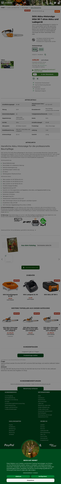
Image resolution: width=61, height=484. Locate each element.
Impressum (35, 472)
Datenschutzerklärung (27, 472)
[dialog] (30, 242)
